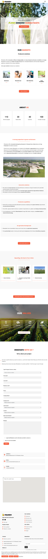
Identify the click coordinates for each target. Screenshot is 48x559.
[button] (8, 278)
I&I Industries (30, 80)
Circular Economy (38, 278)
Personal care (18, 80)
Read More (21, 556)
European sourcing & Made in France (24, 278)
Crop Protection (41, 81)
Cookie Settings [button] (5, 556)
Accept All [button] (16, 556)
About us (4, 547)
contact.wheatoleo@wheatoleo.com (13, 461)
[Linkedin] (3, 519)
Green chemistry (7, 278)
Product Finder (5, 524)
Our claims (27, 524)
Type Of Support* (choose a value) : (10, 369)
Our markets (27, 513)
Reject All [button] (11, 556)
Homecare (6, 80)
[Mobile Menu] (45, 1)
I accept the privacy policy (31, 549)
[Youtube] (5, 519)
